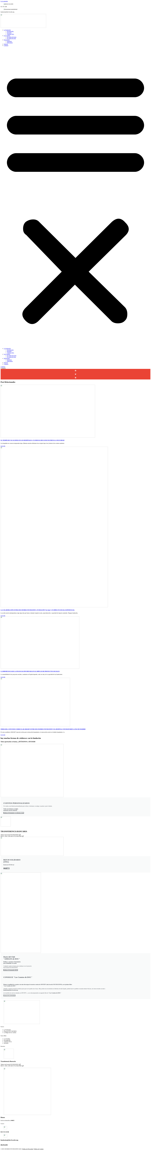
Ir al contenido (4, 1)
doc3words (4, 1145)
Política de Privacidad (27, 1149)
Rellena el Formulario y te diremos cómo (14, 813)
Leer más (3, 446)
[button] (75, 197)
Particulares (10, 42)
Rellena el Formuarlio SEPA (11, 970)
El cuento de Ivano (11, 37)
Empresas (9, 41)
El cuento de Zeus (11, 38)
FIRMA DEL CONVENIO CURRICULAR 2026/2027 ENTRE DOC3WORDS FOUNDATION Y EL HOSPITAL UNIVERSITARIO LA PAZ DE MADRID (43, 729)
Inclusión (9, 32)
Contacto (6, 45)
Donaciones (7, 40)
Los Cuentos (7, 35)
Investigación (10, 31)
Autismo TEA (10, 34)
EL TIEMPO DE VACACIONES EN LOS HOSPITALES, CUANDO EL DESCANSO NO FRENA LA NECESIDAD (32, 440)
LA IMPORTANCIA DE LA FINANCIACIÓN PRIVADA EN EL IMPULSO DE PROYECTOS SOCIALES (30, 671)
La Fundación (7, 30)
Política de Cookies (38, 1149)
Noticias (6, 44)
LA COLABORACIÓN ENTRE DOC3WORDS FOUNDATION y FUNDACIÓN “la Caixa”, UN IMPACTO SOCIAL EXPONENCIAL (38, 610)
